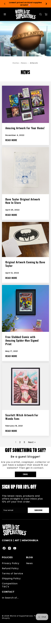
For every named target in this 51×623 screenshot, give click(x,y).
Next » (32, 442)
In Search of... (10, 597)
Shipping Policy (11, 578)
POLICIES (7, 557)
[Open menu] (5, 14)
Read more (11, 140)
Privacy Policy (10, 563)
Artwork (34, 63)
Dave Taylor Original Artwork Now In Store (22, 201)
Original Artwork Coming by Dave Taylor (25, 264)
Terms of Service (12, 573)
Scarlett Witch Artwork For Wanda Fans (21, 417)
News (24, 63)
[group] (25, 4)
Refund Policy (10, 568)
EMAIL (25, 474)
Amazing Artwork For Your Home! (25, 128)
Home (16, 63)
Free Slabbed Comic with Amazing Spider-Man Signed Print (22, 340)
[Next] (46, 3)
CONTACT (8, 591)
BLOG (29, 557)
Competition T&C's (10, 585)
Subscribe (38, 510)
